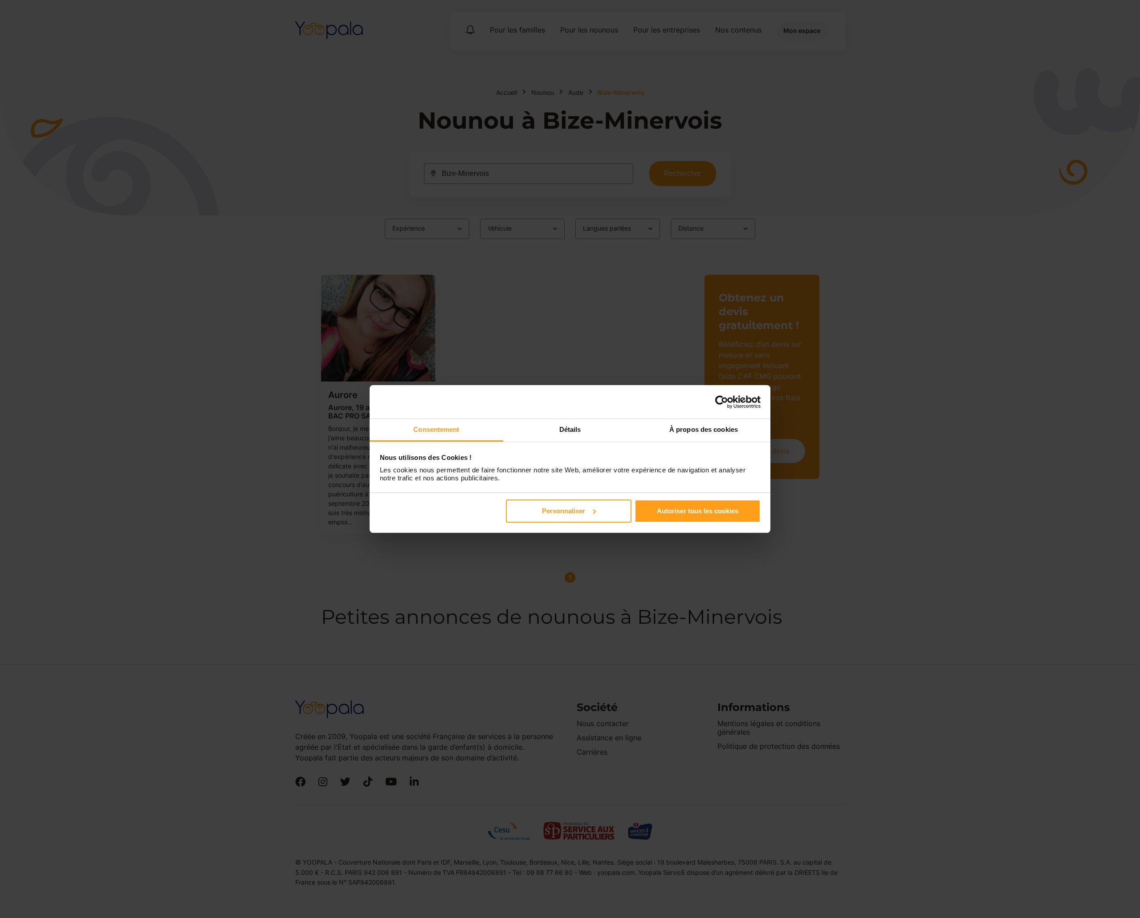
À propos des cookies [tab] (703, 429)
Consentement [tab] (436, 429)
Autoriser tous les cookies (697, 511)
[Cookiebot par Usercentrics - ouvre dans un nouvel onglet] (722, 402)
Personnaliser (563, 511)
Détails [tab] (570, 429)
